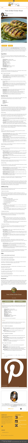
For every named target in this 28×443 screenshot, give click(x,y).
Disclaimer (25, 441)
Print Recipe (10, 45)
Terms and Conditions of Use (15, 441)
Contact (6, 441)
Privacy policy (9, 441)
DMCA (20, 441)
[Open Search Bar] (27, 7)
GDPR (22, 441)
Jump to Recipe (4, 45)
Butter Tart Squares (20, 416)
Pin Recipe (21, 301)
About (4, 441)
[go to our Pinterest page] (14, 1)
